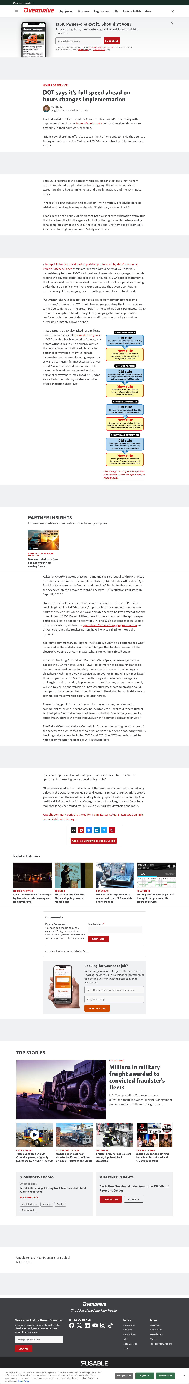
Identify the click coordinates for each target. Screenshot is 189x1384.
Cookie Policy (23, 1381)
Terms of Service (99, 49)
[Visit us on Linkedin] (87, 1325)
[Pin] (112, 830)
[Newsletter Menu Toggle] (172, 11)
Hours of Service (55, 85)
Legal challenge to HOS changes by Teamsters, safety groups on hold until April (32, 898)
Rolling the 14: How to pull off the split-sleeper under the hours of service (155, 898)
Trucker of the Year (68, 1150)
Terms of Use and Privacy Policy (100, 47)
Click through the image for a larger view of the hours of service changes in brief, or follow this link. (124, 474)
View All (133, 1199)
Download (111, 1199)
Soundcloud (28, 1209)
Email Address (96, 924)
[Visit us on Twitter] (79, 1325)
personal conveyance (87, 335)
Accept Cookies (165, 1375)
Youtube (47, 1204)
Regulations (116, 1060)
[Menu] (16, 11)
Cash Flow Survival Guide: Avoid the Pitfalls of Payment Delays (134, 1188)
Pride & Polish (24, 1150)
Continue (98, 939)
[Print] (73, 830)
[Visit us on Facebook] (71, 1325)
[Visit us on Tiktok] (110, 1325)
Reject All (144, 1375)
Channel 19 (102, 891)
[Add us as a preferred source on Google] (81, 830)
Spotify (60, 1204)
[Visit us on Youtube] (95, 1325)
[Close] (184, 1375)
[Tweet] (104, 830)
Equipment (102, 1150)
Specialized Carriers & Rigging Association (110, 625)
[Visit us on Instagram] (102, 1325)
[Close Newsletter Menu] (172, 23)
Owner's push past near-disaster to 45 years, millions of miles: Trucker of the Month (74, 1157)
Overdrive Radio (145, 1150)
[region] (94, 1376)
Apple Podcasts (29, 1204)
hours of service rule (89, 123)
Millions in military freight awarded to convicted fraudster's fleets (137, 1077)
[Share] (89, 830)
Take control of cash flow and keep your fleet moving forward (43, 562)
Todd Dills (56, 107)
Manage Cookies (123, 1375)
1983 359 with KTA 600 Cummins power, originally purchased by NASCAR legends (34, 1157)
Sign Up (23, 1348)
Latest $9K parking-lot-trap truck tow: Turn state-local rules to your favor (153, 1157)
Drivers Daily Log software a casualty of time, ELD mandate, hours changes (114, 898)
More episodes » (29, 1197)
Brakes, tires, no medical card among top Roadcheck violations (113, 1157)
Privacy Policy (83, 49)
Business (60, 891)
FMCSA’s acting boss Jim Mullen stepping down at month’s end (69, 898)
